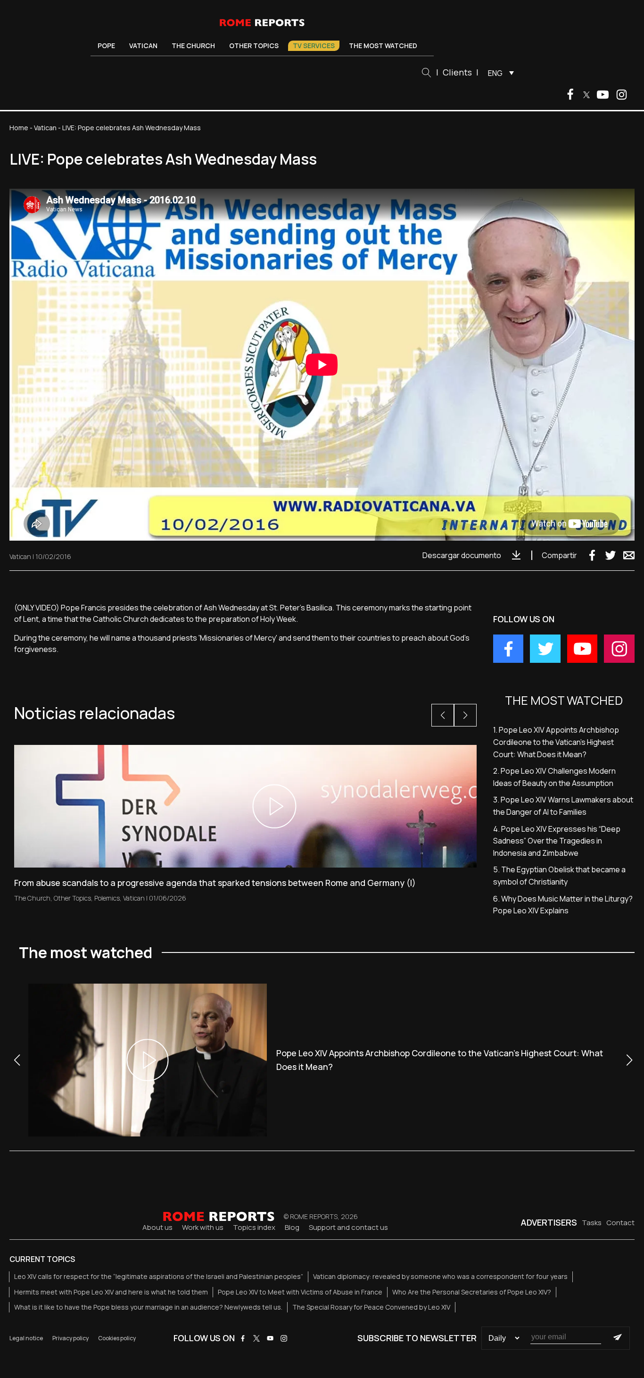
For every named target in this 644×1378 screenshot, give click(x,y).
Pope (106, 45)
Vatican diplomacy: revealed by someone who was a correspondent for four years (440, 1276)
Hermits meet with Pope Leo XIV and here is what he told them (111, 1291)
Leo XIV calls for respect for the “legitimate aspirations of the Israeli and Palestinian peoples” (158, 1276)
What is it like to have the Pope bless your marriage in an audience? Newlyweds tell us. (148, 1307)
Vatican (143, 45)
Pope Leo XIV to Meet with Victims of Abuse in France (300, 1291)
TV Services (314, 45)
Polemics (107, 898)
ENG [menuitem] (495, 73)
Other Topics (254, 45)
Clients (457, 72)
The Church (193, 45)
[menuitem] (498, 72)
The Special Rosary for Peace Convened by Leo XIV (371, 1307)
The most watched (383, 45)
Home (18, 127)
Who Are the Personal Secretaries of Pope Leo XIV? (471, 1291)
